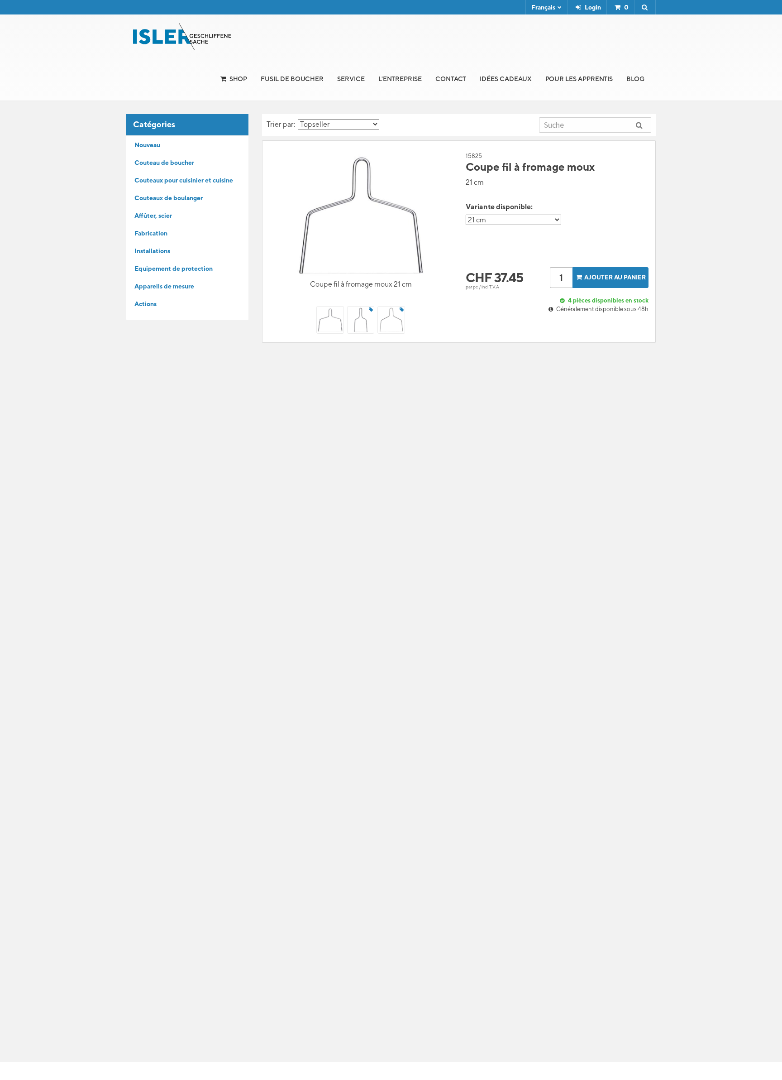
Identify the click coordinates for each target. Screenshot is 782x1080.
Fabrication (150, 233)
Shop (238, 78)
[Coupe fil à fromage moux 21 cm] (360, 215)
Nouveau (147, 145)
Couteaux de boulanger (168, 198)
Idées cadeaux (505, 78)
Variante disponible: (499, 206)
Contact (451, 78)
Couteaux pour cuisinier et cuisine (183, 180)
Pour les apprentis (579, 78)
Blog (635, 78)
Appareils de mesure (164, 286)
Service (351, 78)
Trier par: (282, 124)
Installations (152, 250)
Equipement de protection (173, 268)
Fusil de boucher (292, 78)
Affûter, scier (153, 215)
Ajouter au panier (615, 277)
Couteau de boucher (164, 162)
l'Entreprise (400, 78)
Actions (145, 303)
